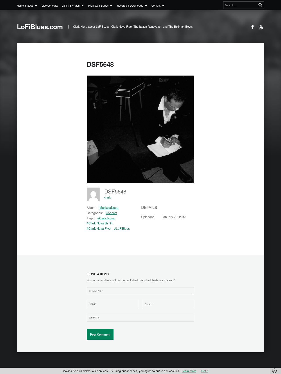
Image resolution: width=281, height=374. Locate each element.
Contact (155, 5)
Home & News (25, 5)
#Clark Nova (106, 218)
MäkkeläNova (108, 207)
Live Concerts (50, 5)
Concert (111, 213)
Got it (204, 371)
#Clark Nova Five (99, 228)
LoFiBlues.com (40, 26)
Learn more (189, 371)
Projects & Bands (98, 5)
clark (107, 197)
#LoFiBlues (122, 228)
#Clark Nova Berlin (100, 223)
